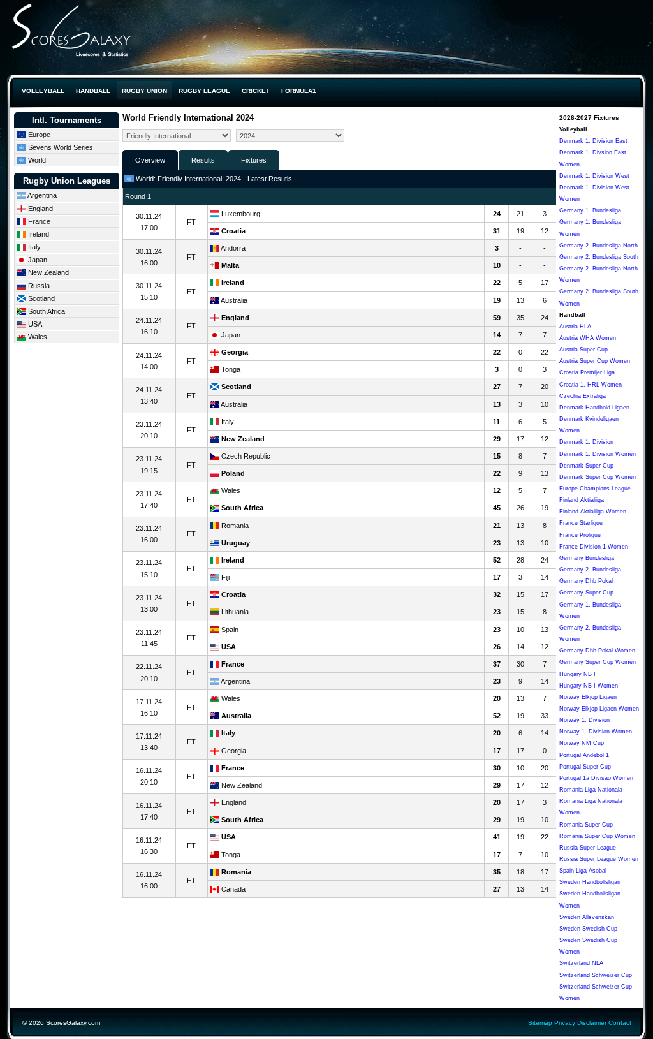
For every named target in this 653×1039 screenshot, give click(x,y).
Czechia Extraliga (582, 396)
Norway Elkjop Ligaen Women (599, 708)
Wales (36, 337)
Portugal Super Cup (585, 766)
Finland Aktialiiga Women (592, 511)
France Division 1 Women (593, 546)
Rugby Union (144, 90)
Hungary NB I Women (588, 685)
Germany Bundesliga (586, 558)
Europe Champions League (595, 488)
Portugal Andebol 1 (584, 755)
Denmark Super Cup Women (597, 477)
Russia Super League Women (598, 859)
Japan (36, 259)
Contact (619, 1022)
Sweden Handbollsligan (589, 882)
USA (34, 324)
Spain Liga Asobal (582, 870)
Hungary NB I (577, 674)
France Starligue (581, 523)
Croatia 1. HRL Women (590, 384)
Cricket (256, 90)
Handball (93, 90)
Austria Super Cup (583, 349)
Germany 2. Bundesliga (590, 569)
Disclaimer (591, 1022)
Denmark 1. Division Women (597, 454)
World (36, 160)
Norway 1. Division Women (595, 731)
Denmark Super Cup (586, 465)
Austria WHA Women (587, 338)
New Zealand (47, 272)
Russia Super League (587, 847)
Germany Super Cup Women (597, 662)
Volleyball (43, 90)
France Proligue (580, 535)
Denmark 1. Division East (593, 141)
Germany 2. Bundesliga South (598, 257)
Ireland (37, 234)
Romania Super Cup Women (597, 836)
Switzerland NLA (581, 963)
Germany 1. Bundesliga (590, 210)
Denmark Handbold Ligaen (594, 407)
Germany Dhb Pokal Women (597, 650)
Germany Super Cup (586, 592)
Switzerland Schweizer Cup (595, 975)
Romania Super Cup (586, 825)
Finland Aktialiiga (581, 500)
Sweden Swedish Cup (588, 928)
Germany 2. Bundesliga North (598, 245)
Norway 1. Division (584, 720)
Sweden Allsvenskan (586, 917)
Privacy (564, 1022)
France (38, 221)
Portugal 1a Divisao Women (596, 778)
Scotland (40, 298)
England (39, 208)
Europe (38, 134)
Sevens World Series (59, 147)
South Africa (45, 311)
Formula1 (298, 90)
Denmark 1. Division (586, 442)
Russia (38, 286)
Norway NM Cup (581, 743)
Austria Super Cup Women (594, 361)
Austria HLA (575, 326)
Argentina (41, 195)
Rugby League (204, 90)
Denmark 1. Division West (594, 176)
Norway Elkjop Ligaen (588, 697)
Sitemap (540, 1022)
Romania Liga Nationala (590, 789)
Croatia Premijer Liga (587, 372)
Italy (33, 247)
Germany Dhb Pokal (586, 581)
